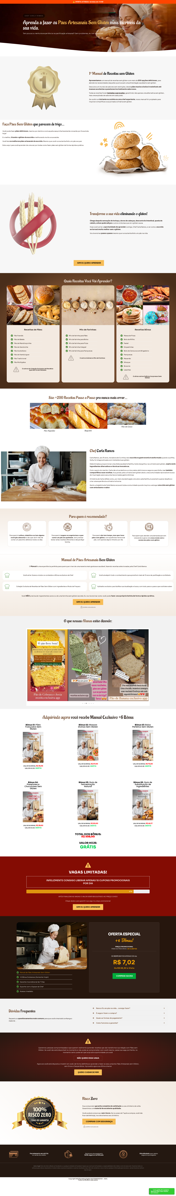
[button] (32, 417)
